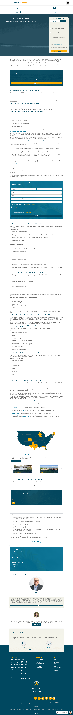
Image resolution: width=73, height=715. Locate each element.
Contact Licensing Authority (17, 703)
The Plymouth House (25, 676)
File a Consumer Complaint (26, 703)
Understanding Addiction (40, 663)
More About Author (36, 624)
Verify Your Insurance (49, 647)
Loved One (20, 499)
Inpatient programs (15, 413)
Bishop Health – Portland (16, 662)
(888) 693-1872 (23, 648)
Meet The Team (56, 662)
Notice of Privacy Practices (22, 701)
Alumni (55, 666)
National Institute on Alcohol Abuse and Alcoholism (26, 386)
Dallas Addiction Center (26, 678)
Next (13, 502)
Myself (14, 499)
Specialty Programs (39, 666)
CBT (24, 410)
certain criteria (57, 107)
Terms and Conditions (56, 44)
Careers (55, 664)
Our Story (55, 660)
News (55, 663)
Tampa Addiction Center (16, 667)
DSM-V (49, 166)
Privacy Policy (64, 23)
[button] (67, 3)
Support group (14, 412)
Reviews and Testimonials (58, 667)
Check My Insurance (18, 11)
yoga (29, 416)
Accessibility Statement (13, 701)
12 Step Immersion (39, 667)
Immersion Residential (16, 675)
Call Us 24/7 (23, 647)
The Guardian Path (15, 557)
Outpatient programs (16, 415)
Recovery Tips (14, 560)
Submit (36, 215)
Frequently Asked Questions (17, 562)
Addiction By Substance (40, 660)
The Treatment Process (54, 11)
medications (21, 408)
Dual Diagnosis (38, 664)
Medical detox (14, 407)
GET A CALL (63, 21)
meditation (24, 416)
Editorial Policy (56, 670)
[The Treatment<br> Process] (54, 7)
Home (55, 659)
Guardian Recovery (14, 64)
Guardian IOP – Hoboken (16, 671)
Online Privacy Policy (30, 701)
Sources (13, 514)
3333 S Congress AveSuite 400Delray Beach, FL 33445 (36, 690)
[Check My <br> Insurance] (18, 7)
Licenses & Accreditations (58, 668)
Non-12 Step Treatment (40, 668)
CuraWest (13, 669)
